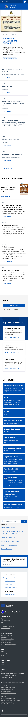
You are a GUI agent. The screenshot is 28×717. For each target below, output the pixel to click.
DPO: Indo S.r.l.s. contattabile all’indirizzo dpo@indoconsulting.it (11, 701)
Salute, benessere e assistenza (8, 644)
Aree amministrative (6, 621)
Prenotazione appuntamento (8, 687)
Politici (2, 624)
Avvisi (2, 655)
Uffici (2, 622)
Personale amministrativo (7, 626)
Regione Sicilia (5, 2)
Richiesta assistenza (6, 691)
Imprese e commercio (6, 641)
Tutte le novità (6, 168)
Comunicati (4, 653)
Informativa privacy (6, 695)
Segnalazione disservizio (7, 689)
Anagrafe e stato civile (6, 635)
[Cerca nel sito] (24, 6)
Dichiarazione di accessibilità (8, 698)
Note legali (3, 696)
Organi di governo (5, 619)
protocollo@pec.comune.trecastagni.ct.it (13, 683)
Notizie (2, 652)
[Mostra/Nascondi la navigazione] (2, 6)
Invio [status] (24, 521)
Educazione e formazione (7, 639)
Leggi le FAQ (4, 686)
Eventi (2, 664)
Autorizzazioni (4, 637)
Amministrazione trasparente (8, 693)
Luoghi (2, 663)
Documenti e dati (5, 628)
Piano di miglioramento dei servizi (9, 704)
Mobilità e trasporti (6, 642)
